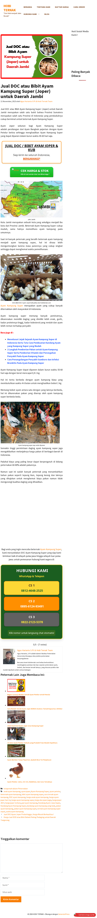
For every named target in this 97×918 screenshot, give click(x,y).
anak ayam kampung (12, 791)
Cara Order (79, 7)
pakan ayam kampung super (25, 808)
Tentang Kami (43, 7)
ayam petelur (55, 791)
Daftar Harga (62, 7)
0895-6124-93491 (32, 606)
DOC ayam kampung (17, 797)
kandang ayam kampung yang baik (41, 806)
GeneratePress (64, 914)
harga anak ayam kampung (37, 797)
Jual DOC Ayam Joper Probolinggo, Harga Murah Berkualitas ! (29, 814)
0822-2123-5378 (32, 622)
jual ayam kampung (29, 803)
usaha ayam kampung (15, 811)
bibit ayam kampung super (32, 794)
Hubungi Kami (30, 14)
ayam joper (25, 791)
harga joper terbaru (13, 803)
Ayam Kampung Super (12, 305)
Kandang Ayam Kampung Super (13, 806)
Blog (46, 14)
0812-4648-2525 (32, 591)
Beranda (28, 7)
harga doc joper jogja (43, 800)
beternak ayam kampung (11, 794)
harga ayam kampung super (22, 800)
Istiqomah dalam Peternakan (16, 788)
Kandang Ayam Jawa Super (49, 803)
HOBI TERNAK (10, 8)
